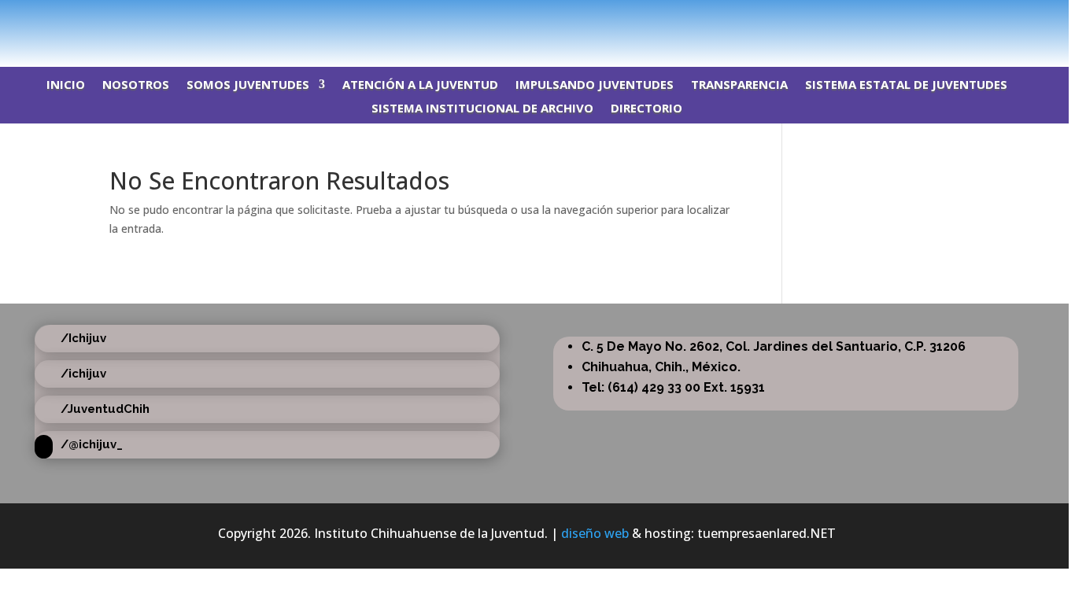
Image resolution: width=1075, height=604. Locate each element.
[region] (537, 302)
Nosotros (135, 85)
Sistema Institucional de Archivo (482, 109)
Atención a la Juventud (420, 85)
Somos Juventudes (248, 85)
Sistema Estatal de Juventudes (906, 85)
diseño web (595, 533)
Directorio (646, 109)
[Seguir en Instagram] (1024, 19)
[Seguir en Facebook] (961, 19)
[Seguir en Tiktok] (1056, 19)
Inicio (65, 85)
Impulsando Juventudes (594, 85)
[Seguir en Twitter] (993, 19)
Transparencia (739, 85)
